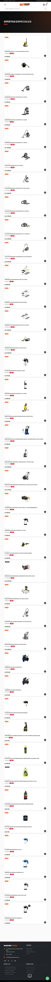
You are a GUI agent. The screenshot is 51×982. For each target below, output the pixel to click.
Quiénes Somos (29, 948)
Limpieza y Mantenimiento (10, 967)
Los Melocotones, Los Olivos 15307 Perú (14, 950)
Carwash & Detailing (9, 974)
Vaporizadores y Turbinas (10, 972)
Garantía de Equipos (30, 972)
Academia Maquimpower (31, 951)
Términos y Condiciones (30, 969)
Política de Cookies (29, 970)
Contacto (28, 953)
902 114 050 (9, 954)
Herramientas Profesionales (10, 968)
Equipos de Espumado (9, 970)
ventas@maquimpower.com (12, 957)
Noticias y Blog (29, 950)
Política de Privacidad (30, 967)
